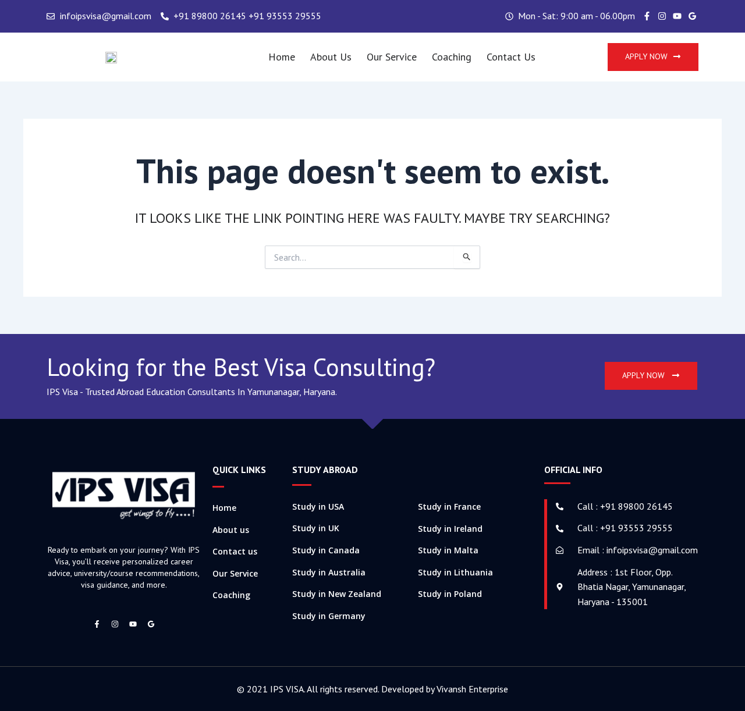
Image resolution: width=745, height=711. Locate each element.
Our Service (392, 56)
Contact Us (511, 56)
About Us (331, 56)
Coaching (451, 56)
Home (281, 56)
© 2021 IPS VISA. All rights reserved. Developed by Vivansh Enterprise (372, 689)
